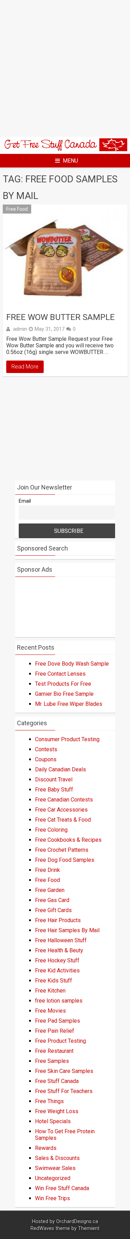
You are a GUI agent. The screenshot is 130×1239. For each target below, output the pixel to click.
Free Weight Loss (56, 1111)
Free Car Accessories (61, 809)
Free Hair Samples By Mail (67, 930)
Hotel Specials (53, 1121)
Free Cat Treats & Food (63, 819)
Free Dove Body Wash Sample (72, 663)
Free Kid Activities (57, 970)
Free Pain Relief (54, 1031)
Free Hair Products (58, 920)
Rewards (46, 1148)
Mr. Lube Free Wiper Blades (68, 704)
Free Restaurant (54, 1051)
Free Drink (47, 870)
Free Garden (49, 890)
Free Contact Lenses (60, 673)
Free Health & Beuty (59, 950)
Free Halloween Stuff (61, 940)
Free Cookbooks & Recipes (68, 840)
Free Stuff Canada (57, 1081)
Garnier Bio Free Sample (64, 694)
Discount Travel (53, 779)
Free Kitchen (50, 990)
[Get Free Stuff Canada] (65, 149)
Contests (46, 749)
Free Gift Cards (53, 910)
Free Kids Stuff (53, 980)
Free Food (17, 209)
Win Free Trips (52, 1198)
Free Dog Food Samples (64, 860)
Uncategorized (52, 1178)
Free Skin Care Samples (64, 1071)
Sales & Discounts (57, 1158)
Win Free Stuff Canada (62, 1188)
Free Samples (52, 1061)
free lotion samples (59, 1000)
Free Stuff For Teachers (64, 1091)
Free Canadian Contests (64, 799)
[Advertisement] (65, 68)
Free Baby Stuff (54, 789)
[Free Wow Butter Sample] (65, 257)
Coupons (46, 759)
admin (20, 329)
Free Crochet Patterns (61, 850)
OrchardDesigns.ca (77, 1221)
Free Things (49, 1101)
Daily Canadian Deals (60, 769)
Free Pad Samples (57, 1020)
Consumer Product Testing (67, 739)
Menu (70, 160)
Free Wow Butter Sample (60, 317)
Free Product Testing (60, 1041)
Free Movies (50, 1010)
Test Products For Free (63, 684)
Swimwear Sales (55, 1168)
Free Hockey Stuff (57, 960)
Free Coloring (51, 829)
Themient (88, 1228)
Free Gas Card (52, 900)
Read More (24, 366)
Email (25, 501)
